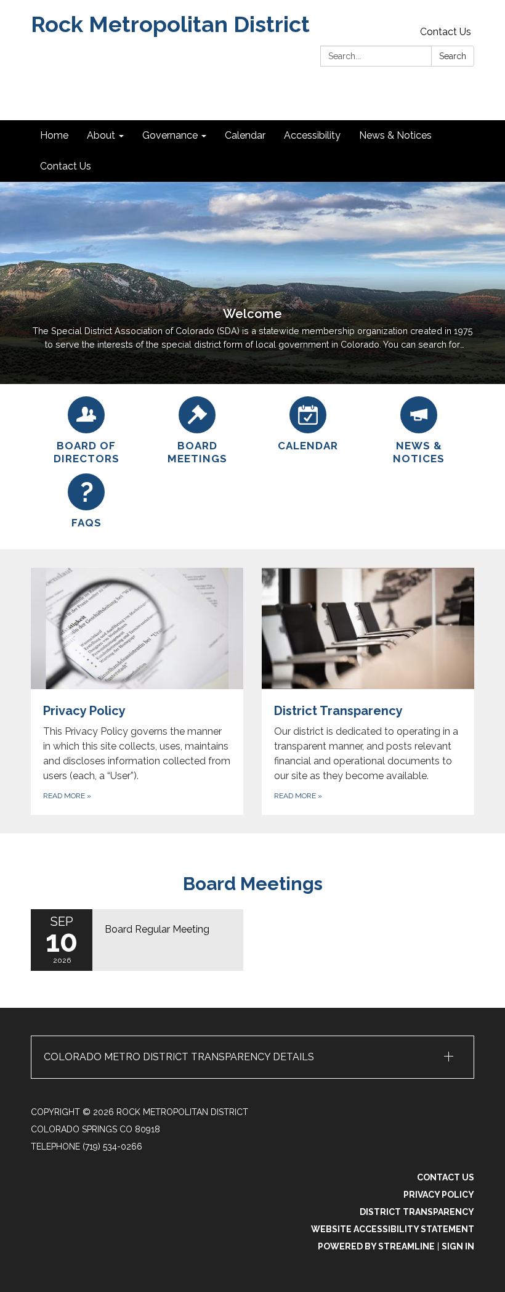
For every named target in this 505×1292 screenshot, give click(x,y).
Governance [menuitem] (170, 135)
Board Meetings (253, 883)
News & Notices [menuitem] (395, 135)
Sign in (458, 1246)
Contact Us (445, 32)
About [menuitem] (101, 135)
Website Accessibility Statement (392, 1229)
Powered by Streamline (376, 1246)
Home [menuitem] (54, 135)
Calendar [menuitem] (245, 135)
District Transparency (417, 1212)
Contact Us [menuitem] (65, 166)
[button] (252, 1057)
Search (452, 56)
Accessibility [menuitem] (312, 135)
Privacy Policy (438, 1195)
